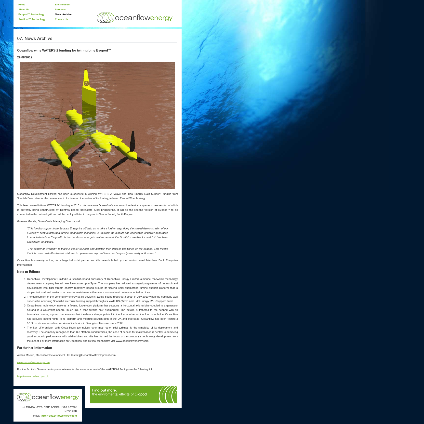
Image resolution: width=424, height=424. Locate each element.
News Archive (63, 14)
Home (21, 4)
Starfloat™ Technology (31, 19)
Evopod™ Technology (31, 14)
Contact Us (61, 19)
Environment (62, 4)
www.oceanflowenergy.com (33, 362)
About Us (23, 9)
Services (60, 9)
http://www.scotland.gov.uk (33, 376)
